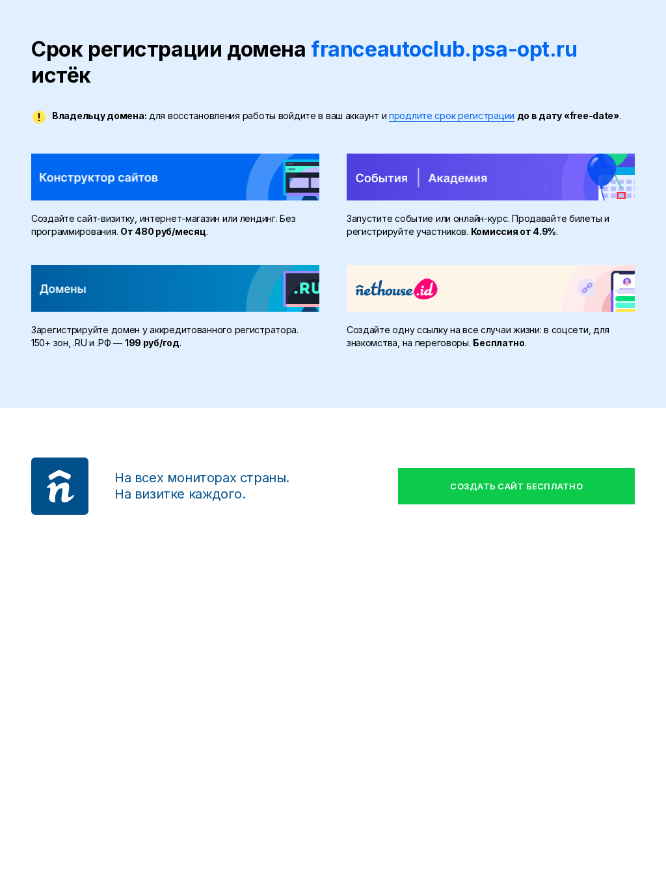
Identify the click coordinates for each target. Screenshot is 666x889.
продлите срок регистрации (451, 115)
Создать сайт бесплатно (516, 486)
